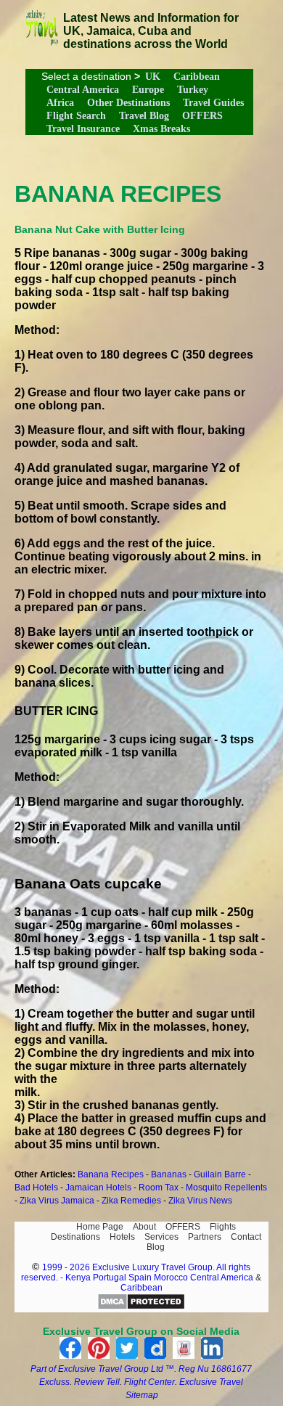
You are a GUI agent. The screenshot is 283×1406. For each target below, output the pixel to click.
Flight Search (76, 115)
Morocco (171, 1277)
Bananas (168, 1174)
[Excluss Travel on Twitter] (127, 1355)
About (144, 1227)
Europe (148, 89)
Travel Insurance (83, 128)
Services (161, 1237)
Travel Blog (144, 115)
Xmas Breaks (161, 128)
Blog (156, 1247)
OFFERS (202, 115)
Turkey (192, 89)
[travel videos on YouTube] (183, 1355)
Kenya (78, 1277)
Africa (60, 102)
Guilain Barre (220, 1174)
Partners (204, 1237)
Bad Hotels (36, 1187)
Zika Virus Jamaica (57, 1200)
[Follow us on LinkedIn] (212, 1355)
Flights (223, 1227)
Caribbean (196, 76)
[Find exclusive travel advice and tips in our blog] (41, 42)
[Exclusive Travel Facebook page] (70, 1355)
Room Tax (159, 1187)
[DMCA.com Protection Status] (141, 1307)
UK (152, 76)
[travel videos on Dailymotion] (155, 1355)
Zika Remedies (131, 1200)
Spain (140, 1277)
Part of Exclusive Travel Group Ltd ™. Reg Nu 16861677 (141, 1369)
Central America (82, 89)
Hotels (122, 1237)
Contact (246, 1237)
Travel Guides (213, 102)
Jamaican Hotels (98, 1187)
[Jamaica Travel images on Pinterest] (99, 1355)
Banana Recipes (111, 1174)
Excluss (54, 1382)
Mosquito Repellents (226, 1187)
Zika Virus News (200, 1200)
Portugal (110, 1277)
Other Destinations (128, 102)
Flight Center (149, 1382)
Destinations (75, 1237)
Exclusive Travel (211, 1382)
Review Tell (97, 1382)
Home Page (99, 1227)
